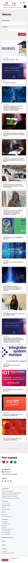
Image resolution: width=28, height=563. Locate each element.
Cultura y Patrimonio (6, 504)
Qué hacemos (5, 501)
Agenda (3, 544)
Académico (4, 525)
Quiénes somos (5, 488)
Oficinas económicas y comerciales (9, 496)
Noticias (4, 541)
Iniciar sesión (7, 471)
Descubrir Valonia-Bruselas (7, 491)
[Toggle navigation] (25, 6)
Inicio (3, 12)
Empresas (4, 527)
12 (24, 448)
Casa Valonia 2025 (6, 523)
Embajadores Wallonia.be (8, 537)
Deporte (4, 512)
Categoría (4, 27)
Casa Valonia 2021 (6, 532)
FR (15, 555)
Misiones (4, 507)
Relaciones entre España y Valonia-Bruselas (11, 493)
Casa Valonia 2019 (6, 534)
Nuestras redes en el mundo (8, 553)
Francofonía (4, 514)
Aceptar (5, 560)
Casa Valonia (5, 519)
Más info (17, 558)
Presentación (5, 522)
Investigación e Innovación (7, 529)
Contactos (4, 548)
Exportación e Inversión (7, 516)
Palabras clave (6, 20)
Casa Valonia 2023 (6, 530)
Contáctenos (4, 551)
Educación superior (6, 505)
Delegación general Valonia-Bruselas (10, 494)
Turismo (3, 511)
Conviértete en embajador (10, 474)
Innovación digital (6, 509)
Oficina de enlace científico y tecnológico (10, 498)
